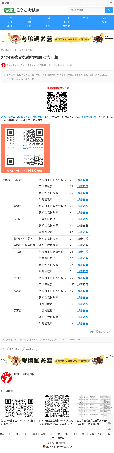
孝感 (104, 18)
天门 (9, 22)
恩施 (47, 26)
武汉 (9, 18)
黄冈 (47, 18)
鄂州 (85, 18)
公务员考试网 (12, 65)
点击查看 (82, 179)
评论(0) (69, 65)
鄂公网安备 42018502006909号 (59, 447)
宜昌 (104, 22)
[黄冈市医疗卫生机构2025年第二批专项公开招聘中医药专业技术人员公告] (57, 406)
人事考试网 (7, 117)
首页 (14, 50)
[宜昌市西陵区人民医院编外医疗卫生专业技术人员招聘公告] (95, 406)
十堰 (28, 26)
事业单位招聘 (88, 117)
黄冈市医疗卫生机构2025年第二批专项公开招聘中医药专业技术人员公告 (57, 422)
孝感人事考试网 (26, 50)
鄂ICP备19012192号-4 (57, 443)
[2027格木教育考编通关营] (57, 43)
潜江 (85, 22)
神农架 (66, 26)
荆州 (28, 18)
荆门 (66, 18)
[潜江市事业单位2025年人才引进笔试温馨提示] (19, 406)
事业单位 (37, 117)
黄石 (47, 22)
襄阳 (9, 26)
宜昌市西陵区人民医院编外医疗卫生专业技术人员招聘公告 (95, 422)
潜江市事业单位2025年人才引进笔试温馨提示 (18, 422)
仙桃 (28, 22)
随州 (66, 22)
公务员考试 (24, 117)
